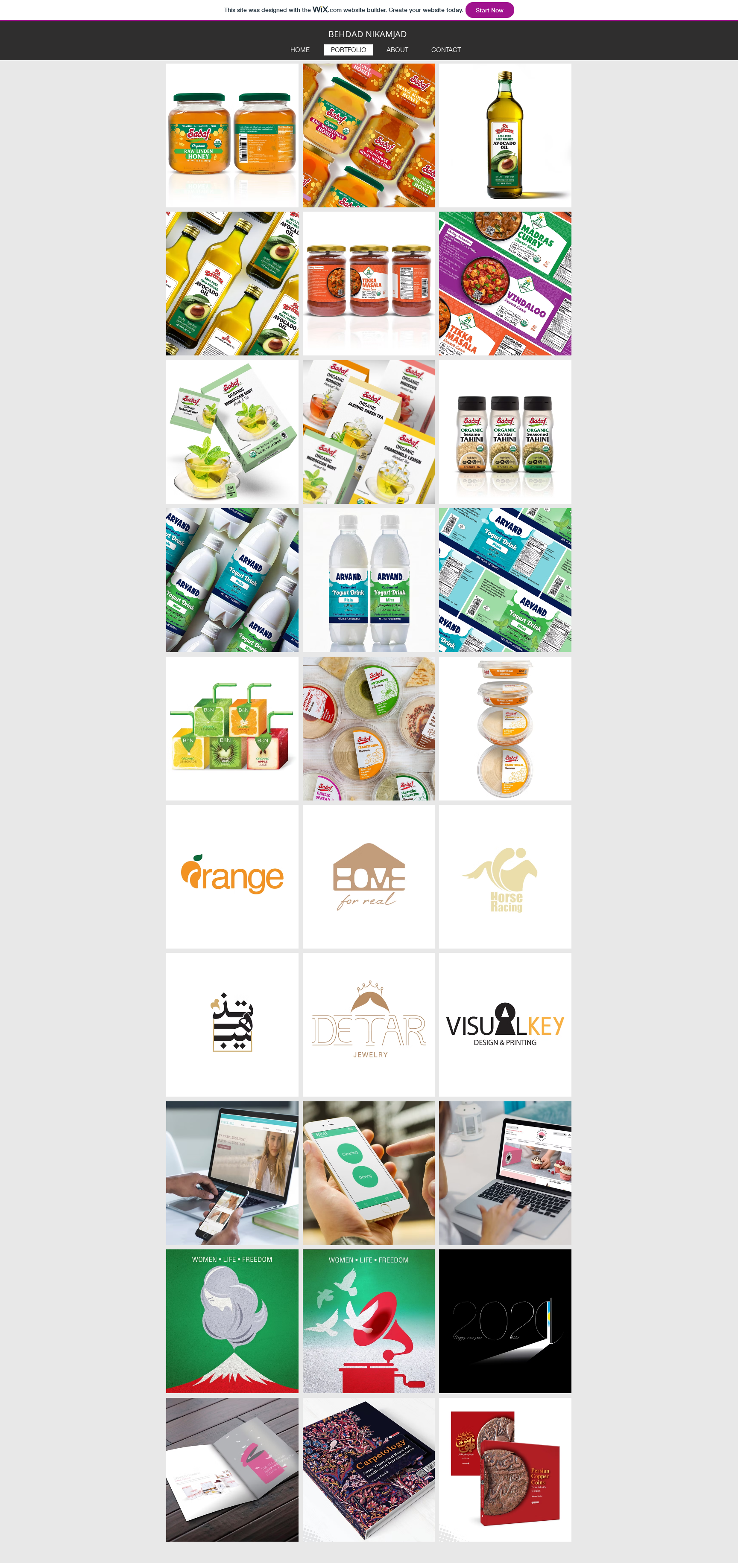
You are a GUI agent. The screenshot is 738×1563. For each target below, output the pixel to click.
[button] (232, 135)
